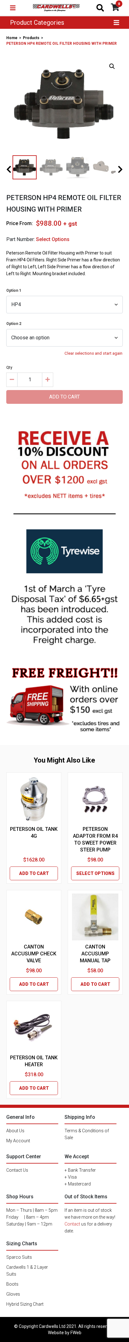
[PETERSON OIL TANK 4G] (34, 799)
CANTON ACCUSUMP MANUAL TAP (95, 954)
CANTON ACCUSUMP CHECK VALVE (33, 954)
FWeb (75, 1332)
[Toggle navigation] (12, 7)
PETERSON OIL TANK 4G (34, 832)
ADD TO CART (34, 873)
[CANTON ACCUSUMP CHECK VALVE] (33, 916)
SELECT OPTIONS (95, 873)
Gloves (13, 1294)
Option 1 (13, 290)
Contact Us (17, 1170)
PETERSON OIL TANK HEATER (34, 1061)
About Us (15, 1130)
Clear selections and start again (93, 353)
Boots (12, 1284)
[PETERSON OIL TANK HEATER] (34, 1027)
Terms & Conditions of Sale (86, 1134)
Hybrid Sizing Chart (25, 1304)
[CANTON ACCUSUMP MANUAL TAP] (95, 916)
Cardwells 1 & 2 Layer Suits (27, 1271)
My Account (18, 1140)
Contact (72, 1223)
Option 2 (13, 323)
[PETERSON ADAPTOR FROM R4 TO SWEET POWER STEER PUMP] (95, 799)
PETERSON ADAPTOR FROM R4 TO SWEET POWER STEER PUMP (95, 839)
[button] (112, 66)
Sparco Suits (19, 1257)
